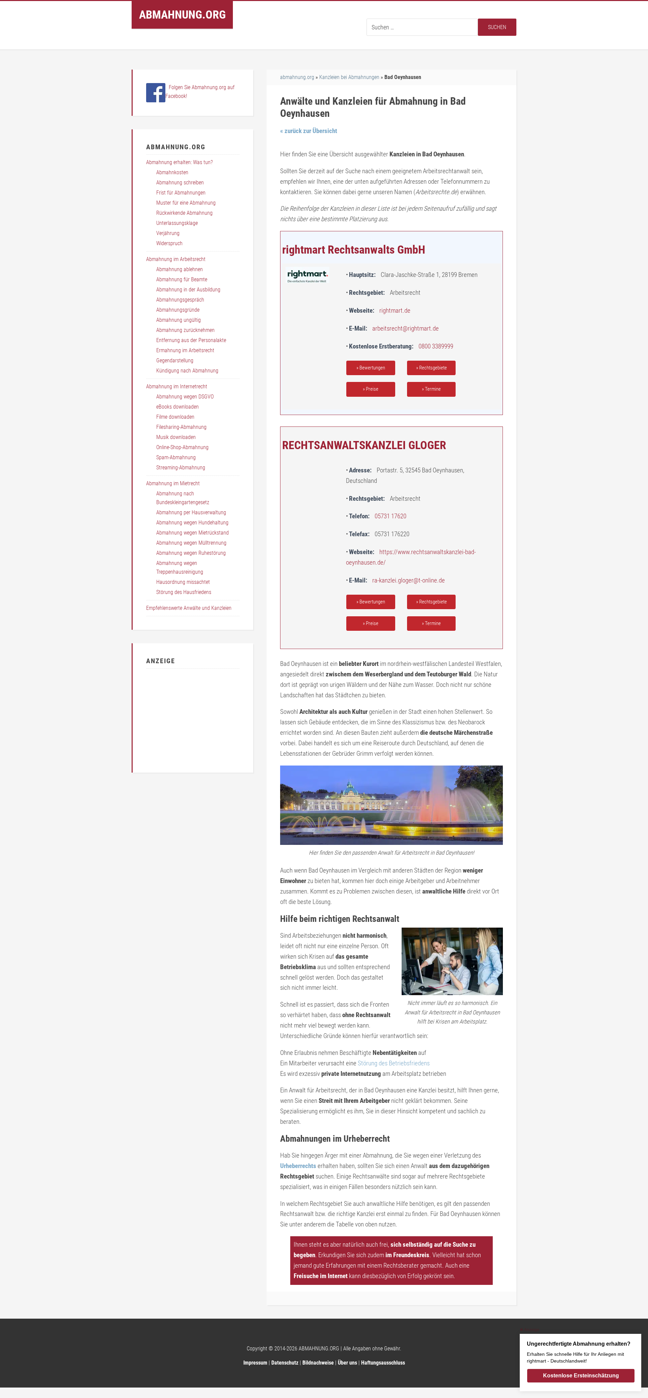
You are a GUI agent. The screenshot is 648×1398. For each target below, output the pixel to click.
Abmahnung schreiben (180, 182)
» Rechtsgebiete (431, 368)
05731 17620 (390, 516)
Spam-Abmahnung (176, 457)
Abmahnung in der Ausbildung (188, 289)
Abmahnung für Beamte (181, 279)
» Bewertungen (370, 368)
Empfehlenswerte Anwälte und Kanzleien (189, 608)
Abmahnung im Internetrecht (176, 386)
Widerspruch (169, 243)
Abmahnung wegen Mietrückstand (192, 532)
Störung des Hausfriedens (183, 592)
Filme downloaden (175, 417)
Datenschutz (284, 1363)
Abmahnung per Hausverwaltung (191, 512)
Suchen (497, 27)
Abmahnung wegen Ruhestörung (191, 553)
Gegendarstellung (174, 360)
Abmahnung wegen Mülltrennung (191, 543)
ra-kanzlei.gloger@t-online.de (408, 580)
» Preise (370, 389)
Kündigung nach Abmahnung (187, 370)
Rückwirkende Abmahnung (184, 213)
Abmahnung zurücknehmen (185, 330)
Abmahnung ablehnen (179, 269)
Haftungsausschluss (383, 1363)
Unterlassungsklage (177, 223)
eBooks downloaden (177, 407)
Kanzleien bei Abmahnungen (349, 77)
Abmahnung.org (182, 14)
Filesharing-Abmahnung (181, 427)
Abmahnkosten (172, 172)
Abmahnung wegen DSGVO (185, 396)
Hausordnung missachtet (183, 582)
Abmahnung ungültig (178, 320)
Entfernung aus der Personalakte (191, 340)
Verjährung (168, 233)
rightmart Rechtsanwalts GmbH (353, 249)
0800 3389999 (435, 346)
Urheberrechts (298, 1166)
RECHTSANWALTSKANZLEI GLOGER (364, 445)
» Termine (431, 389)
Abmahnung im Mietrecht (173, 483)
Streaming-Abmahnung (180, 467)
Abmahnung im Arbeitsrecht (176, 259)
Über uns (347, 1363)
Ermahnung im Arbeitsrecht (185, 350)
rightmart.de (394, 310)
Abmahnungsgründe (177, 310)
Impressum (255, 1363)
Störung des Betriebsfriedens (394, 1063)
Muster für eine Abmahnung (186, 203)
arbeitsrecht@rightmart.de (405, 328)
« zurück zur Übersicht (308, 131)
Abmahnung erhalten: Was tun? (179, 162)
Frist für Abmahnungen (181, 192)
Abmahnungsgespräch (180, 299)
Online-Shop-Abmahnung (182, 447)
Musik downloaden (176, 437)
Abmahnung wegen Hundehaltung (192, 522)
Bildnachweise (318, 1363)
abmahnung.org (297, 77)
